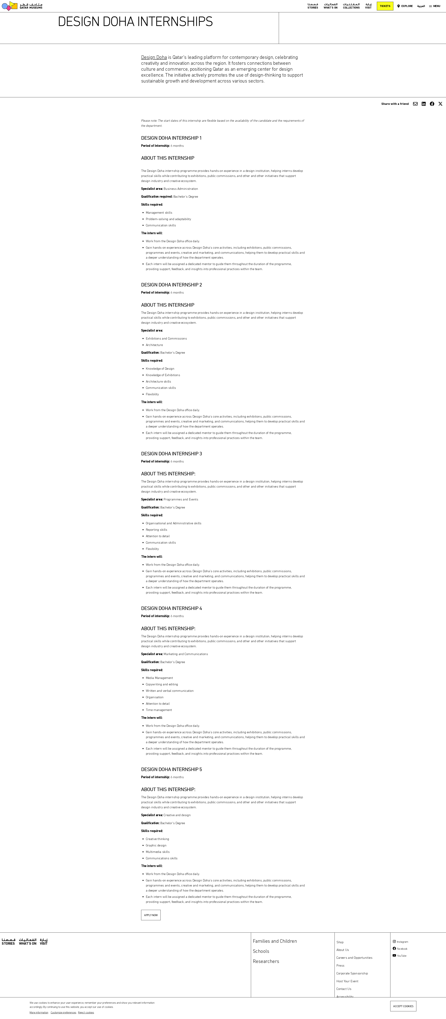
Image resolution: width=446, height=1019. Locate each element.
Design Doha (154, 57)
